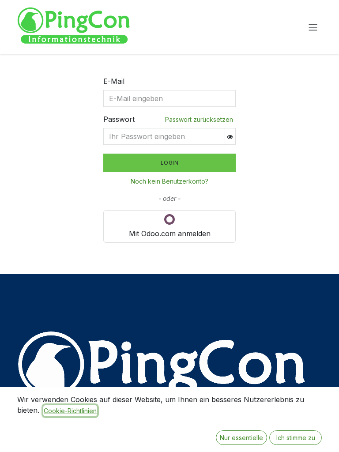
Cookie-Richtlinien (70, 410)
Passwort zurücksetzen (199, 119)
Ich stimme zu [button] (295, 437)
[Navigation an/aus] (313, 27)
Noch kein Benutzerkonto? (169, 181)
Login (170, 162)
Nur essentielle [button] (241, 437)
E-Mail (113, 81)
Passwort (119, 119)
